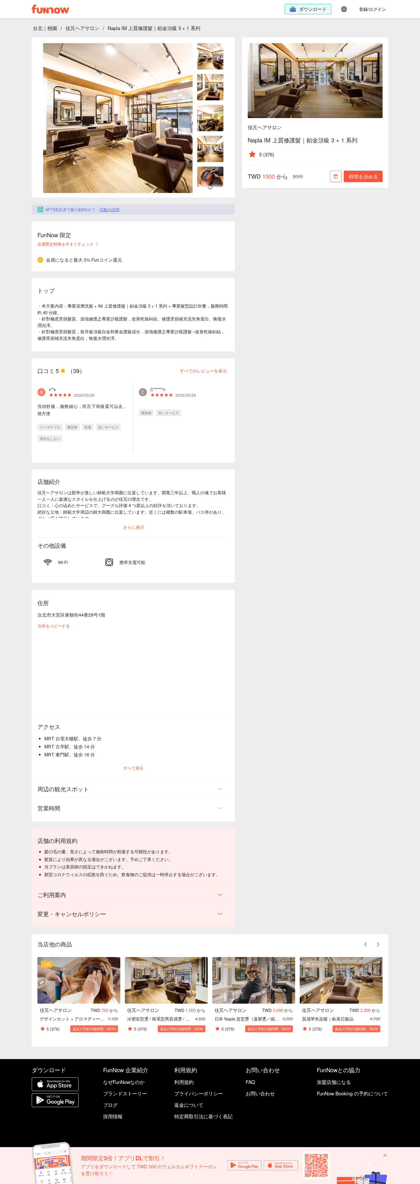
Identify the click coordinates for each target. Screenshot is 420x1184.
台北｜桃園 (45, 27)
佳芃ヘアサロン (82, 27)
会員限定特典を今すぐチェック (65, 244)
